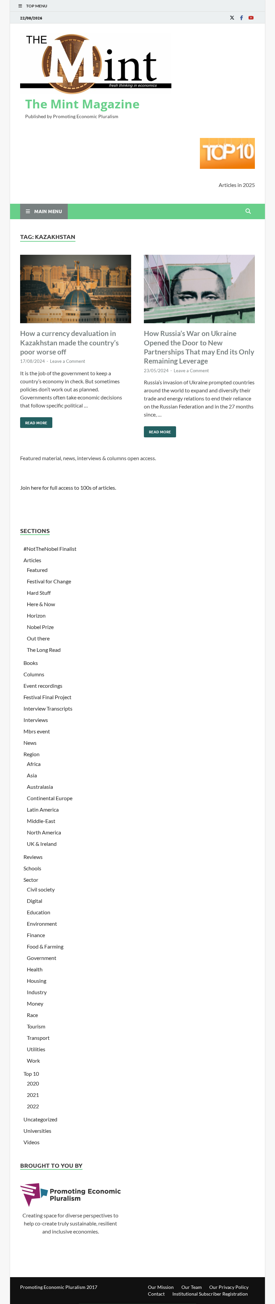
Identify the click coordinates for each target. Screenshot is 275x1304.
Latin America (43, 809)
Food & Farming (45, 946)
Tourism (36, 1026)
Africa (34, 764)
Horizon (36, 615)
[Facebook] (241, 17)
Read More (33, 421)
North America (44, 832)
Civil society (41, 889)
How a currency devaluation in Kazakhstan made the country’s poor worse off (69, 342)
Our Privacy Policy (229, 1287)
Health (35, 969)
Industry (37, 992)
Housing (36, 980)
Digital (34, 901)
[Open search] (248, 211)
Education (38, 912)
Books (30, 663)
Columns (33, 674)
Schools (32, 868)
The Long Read (44, 649)
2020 (33, 1083)
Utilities (36, 1049)
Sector (30, 879)
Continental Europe (49, 798)
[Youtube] (251, 17)
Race (32, 1015)
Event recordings (42, 685)
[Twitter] (232, 17)
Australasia (40, 786)
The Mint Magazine (82, 104)
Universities (37, 1130)
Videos (31, 1142)
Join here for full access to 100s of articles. (68, 487)
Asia (32, 775)
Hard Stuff (39, 592)
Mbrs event (36, 731)
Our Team (191, 1287)
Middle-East (41, 821)
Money (35, 1003)
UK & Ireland (42, 843)
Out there (38, 638)
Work (33, 1060)
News (30, 742)
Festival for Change (49, 581)
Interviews (35, 720)
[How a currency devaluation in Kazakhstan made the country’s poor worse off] (75, 290)
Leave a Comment (67, 361)
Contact (156, 1294)
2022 (33, 1106)
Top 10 (31, 1073)
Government (41, 958)
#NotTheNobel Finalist (49, 548)
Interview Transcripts (47, 708)
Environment (42, 923)
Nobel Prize (40, 627)
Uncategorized (40, 1119)
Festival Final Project (47, 697)
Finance (36, 935)
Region (31, 754)
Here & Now (41, 604)
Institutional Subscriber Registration (210, 1294)
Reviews (33, 857)
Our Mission (161, 1287)
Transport (38, 1037)
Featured (37, 570)
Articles (32, 560)
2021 (33, 1095)
